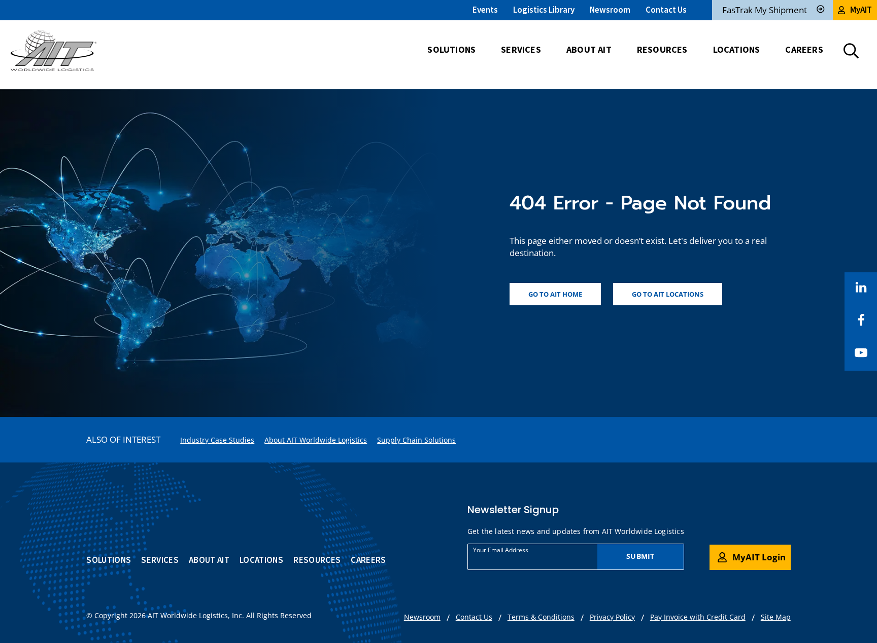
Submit (640, 556)
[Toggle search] (851, 50)
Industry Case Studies (217, 440)
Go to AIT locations (667, 294)
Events (485, 9)
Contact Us (666, 9)
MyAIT (861, 9)
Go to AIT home (555, 294)
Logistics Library (544, 9)
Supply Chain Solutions (416, 440)
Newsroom (610, 9)
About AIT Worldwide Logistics (315, 440)
